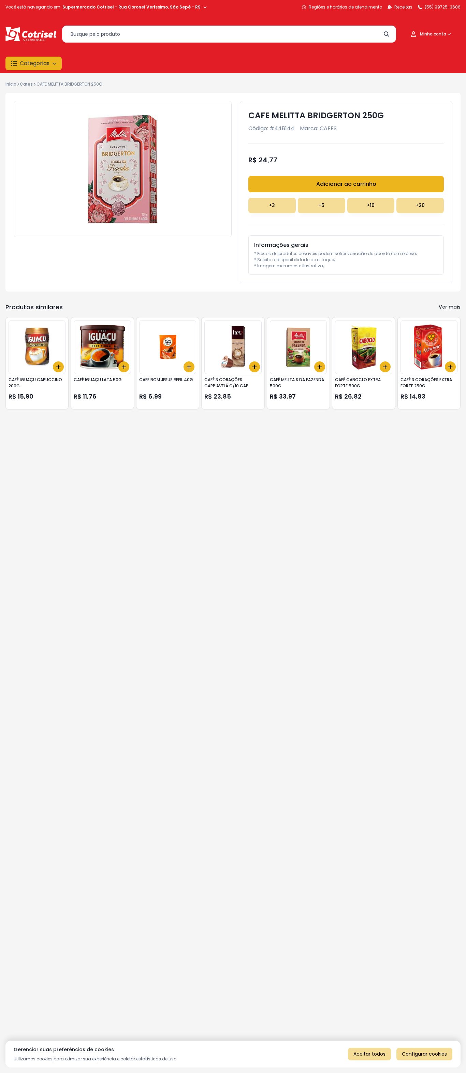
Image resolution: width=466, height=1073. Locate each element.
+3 (272, 205)
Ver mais (450, 306)
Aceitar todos (369, 1053)
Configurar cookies (424, 1053)
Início (10, 84)
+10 (371, 205)
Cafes (26, 84)
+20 (420, 205)
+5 (321, 205)
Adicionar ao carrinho (346, 184)
